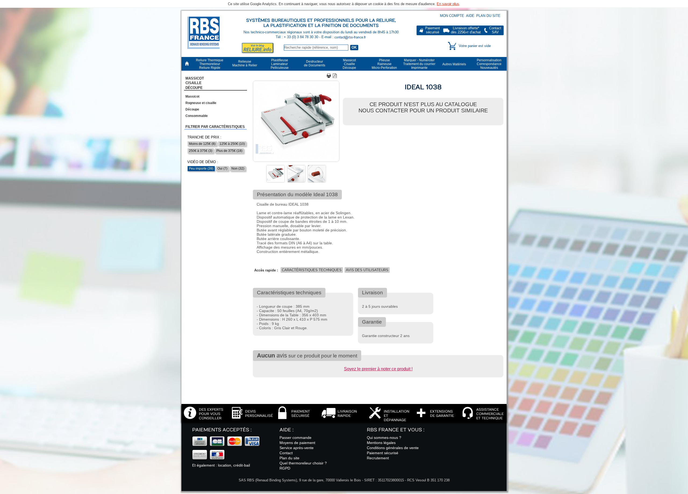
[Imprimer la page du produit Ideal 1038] (329, 76)
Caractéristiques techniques (312, 270)
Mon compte (452, 16)
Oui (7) (222, 168)
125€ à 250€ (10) (232, 144)
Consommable (196, 116)
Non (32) (237, 168)
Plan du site (488, 16)
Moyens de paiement (297, 443)
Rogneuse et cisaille (200, 103)
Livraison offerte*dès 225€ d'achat (466, 30)
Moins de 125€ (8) (202, 144)
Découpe (192, 109)
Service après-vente (297, 448)
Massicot (192, 96)
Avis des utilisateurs (367, 270)
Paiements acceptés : (222, 430)
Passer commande (295, 437)
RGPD (285, 468)
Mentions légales (381, 443)
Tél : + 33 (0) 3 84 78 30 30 (297, 37)
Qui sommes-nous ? (384, 437)
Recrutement (378, 458)
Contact (286, 453)
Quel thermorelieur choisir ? (303, 463)
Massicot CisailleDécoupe (194, 83)
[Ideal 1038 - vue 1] (296, 160)
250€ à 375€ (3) (200, 151)
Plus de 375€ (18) (229, 151)
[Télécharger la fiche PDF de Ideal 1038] (335, 76)
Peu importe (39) (201, 168)
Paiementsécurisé (432, 30)
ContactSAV (495, 30)
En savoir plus (448, 4)
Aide (470, 16)
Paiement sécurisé (382, 453)
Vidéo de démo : (202, 162)
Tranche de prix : (204, 137)
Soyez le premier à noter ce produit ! (378, 369)
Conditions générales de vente (393, 448)
